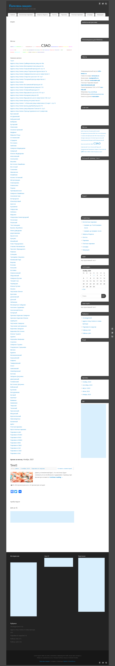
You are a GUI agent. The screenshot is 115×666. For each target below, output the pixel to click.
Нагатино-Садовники (17, 307)
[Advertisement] (42, 517)
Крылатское (14, 236)
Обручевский (14, 275)
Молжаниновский (40, 52)
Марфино (13, 132)
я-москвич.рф (95, 80)
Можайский (14, 241)
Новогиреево (14, 183)
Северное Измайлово (17, 193)
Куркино (13, 352)
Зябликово (13, 302)
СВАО (15, 49)
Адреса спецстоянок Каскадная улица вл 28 (24, 95)
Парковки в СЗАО (15, 451)
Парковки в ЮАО (15, 437)
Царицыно (13, 321)
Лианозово (14, 127)
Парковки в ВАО (15, 443)
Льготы (54, 15)
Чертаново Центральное (18, 326)
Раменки (13, 252)
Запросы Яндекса (42, 15)
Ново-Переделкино (16, 244)
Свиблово (13, 145)
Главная (12, 15)
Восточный (14, 167)
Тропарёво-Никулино (17, 257)
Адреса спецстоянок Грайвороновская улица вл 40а (27, 63)
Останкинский (14, 137)
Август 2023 (86, 388)
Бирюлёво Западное (17, 328)
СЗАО (45, 45)
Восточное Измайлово (17, 164)
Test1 (12, 61)
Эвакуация (100, 15)
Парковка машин (20, 6)
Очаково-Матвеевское (17, 246)
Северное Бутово (16, 278)
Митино (12, 350)
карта (28, 49)
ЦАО (21, 52)
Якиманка (12, 52)
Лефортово (14, 209)
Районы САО (87, 330)
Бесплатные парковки (26, 15)
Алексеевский (14, 156)
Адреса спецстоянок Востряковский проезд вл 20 (26, 84)
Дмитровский (31, 49)
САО (22, 46)
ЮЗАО (27, 52)
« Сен (83, 289)
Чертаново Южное (16, 291)
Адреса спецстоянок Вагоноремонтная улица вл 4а (26, 66)
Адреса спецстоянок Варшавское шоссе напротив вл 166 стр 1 (30, 98)
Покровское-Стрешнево (18, 347)
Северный (13, 151)
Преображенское (16, 191)
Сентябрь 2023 (87, 385)
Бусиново (24, 49)
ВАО (41, 49)
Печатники (13, 220)
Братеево (13, 294)
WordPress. (72, 661)
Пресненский (17, 52)
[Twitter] (103, 4)
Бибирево (13, 122)
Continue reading (56, 477)
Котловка (13, 270)
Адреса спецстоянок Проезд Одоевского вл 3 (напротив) (28, 111)
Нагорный (13, 313)
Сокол (15, 46)
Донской (13, 299)
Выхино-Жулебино (16, 228)
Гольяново (13, 169)
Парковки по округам (38, 468)
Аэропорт (64, 49)
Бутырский (13, 124)
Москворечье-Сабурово (18, 305)
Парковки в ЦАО (15, 432)
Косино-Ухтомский (16, 177)
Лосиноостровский (16, 130)
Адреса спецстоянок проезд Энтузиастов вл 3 (25, 100)
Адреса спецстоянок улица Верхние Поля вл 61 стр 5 (27, 108)
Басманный (47, 49)
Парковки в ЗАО (15, 453)
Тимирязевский (29, 46)
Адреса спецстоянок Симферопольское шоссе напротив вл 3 (30, 74)
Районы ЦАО (87, 333)
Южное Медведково (17, 153)
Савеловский (18, 46)
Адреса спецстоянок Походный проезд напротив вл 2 (27, 79)
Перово (12, 188)
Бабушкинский (15, 119)
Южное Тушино (15, 334)
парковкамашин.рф (88, 85)
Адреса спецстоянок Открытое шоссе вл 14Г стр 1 (26, 77)
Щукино (13, 336)
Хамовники (60, 46)
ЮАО (62, 49)
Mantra (65, 661)
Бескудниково (65, 46)
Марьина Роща (15, 135)
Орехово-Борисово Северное (20, 315)
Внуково (13, 262)
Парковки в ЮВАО (16, 440)
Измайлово (14, 175)
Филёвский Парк (15, 260)
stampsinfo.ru (93, 78)
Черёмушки (14, 283)
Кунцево (13, 238)
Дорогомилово (15, 233)
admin (17, 468)
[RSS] (106, 4)
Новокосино (14, 185)
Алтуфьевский (14, 116)
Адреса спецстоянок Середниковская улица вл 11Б (26, 87)
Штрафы (90, 15)
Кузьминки (13, 206)
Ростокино (13, 143)
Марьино (13, 214)
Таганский (57, 49)
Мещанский (52, 49)
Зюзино (12, 289)
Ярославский (14, 114)
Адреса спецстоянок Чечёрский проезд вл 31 (25, 90)
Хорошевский (69, 49)
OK (103, 296)
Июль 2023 (86, 391)
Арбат (24, 46)
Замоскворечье (37, 49)
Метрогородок (15, 180)
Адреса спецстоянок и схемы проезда (22, 630)
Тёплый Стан (14, 281)
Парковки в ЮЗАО (16, 435)
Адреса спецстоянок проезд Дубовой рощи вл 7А (26, 106)
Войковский (14, 387)
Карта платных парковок (18, 429)
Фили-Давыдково (16, 230)
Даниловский (14, 297)
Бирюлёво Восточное (17, 331)
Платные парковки (77, 15)
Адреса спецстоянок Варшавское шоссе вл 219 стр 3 (27, 92)
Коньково (13, 268)
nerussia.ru (95, 76)
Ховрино (11, 46)
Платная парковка (16, 427)
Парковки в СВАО (16, 445)
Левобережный (34, 52)
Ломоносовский (15, 273)
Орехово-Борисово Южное (19, 318)
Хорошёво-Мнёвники (17, 339)
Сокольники (14, 159)
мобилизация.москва (97, 94)
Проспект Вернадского (17, 249)
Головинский (38, 46)
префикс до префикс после (92, 231)
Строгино (13, 342)
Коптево (29, 52)
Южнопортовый (15, 201)
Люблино (13, 212)
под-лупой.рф (92, 92)
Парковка (64, 15)
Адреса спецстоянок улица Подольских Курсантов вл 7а (28, 71)
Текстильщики (15, 225)
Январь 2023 (87, 394)
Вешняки (13, 161)
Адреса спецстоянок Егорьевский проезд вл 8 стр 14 (27, 69)
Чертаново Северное (17, 323)
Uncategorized (87, 318)
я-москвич (95, 96)
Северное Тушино (16, 344)
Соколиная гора (15, 196)
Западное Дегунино (54, 46)
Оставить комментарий (65, 468)
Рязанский (13, 222)
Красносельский (20, 49)
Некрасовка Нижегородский (19, 217)
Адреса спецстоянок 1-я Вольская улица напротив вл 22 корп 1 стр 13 (33, 103)
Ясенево (13, 265)
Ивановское (14, 172)
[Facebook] (99, 4)
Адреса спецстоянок (17, 82)
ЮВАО (43, 49)
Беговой (24, 52)
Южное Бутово (15, 286)
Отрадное (13, 140)
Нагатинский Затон (16, 310)
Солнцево (13, 254)
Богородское (14, 199)
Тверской (33, 46)
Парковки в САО (15, 448)
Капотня (13, 204)
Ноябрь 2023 (87, 382)
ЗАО (60, 49)
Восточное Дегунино (17, 384)
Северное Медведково (17, 148)
